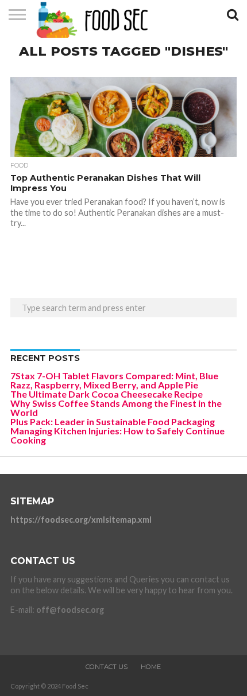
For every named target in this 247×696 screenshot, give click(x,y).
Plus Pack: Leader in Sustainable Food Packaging (112, 421)
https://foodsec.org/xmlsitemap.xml (81, 519)
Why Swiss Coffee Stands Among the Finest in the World (116, 408)
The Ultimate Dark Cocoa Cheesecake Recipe (106, 393)
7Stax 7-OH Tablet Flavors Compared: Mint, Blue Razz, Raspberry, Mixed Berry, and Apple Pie (114, 380)
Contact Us (107, 667)
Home (151, 667)
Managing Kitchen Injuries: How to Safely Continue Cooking (117, 435)
